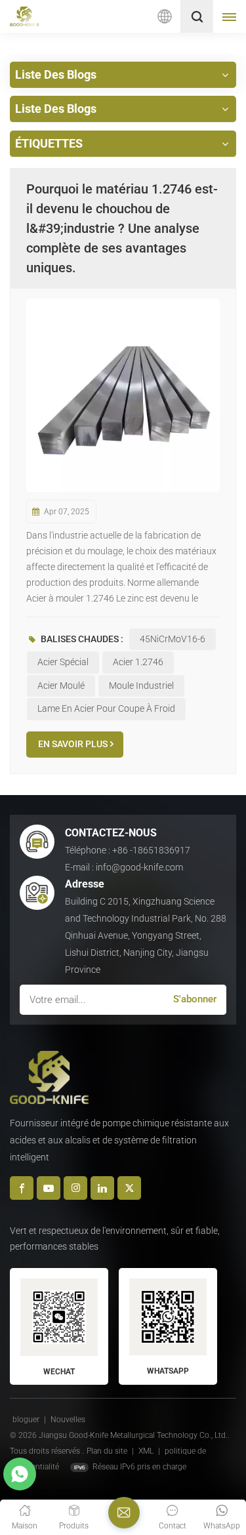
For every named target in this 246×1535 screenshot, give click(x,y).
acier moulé (61, 685)
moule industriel (141, 685)
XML (146, 1451)
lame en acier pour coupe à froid (106, 708)
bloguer (26, 1419)
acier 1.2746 (138, 662)
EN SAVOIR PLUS (73, 744)
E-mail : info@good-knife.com (124, 867)
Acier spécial (63, 662)
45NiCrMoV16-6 (172, 639)
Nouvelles (68, 1419)
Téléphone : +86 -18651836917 (127, 850)
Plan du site (108, 1451)
